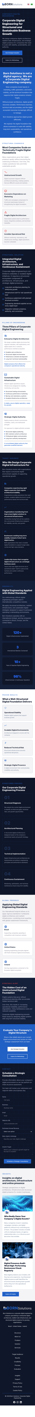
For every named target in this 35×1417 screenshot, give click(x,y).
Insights (17, 1375)
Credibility (17, 1362)
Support (17, 1379)
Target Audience (17, 1354)
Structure (17, 1333)
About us (17, 1336)
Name (4, 1097)
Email (4, 1112)
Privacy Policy (17, 1383)
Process (17, 1365)
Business (5, 1104)
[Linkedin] (20, 1402)
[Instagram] (17, 1402)
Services (17, 1348)
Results (17, 1358)
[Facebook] (14, 1402)
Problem (17, 1340)
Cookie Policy (17, 1390)
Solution (17, 1344)
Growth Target (6, 1147)
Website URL (6, 1120)
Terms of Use (17, 1387)
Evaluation (17, 1369)
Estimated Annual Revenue (10, 1128)
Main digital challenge (9, 1136)
